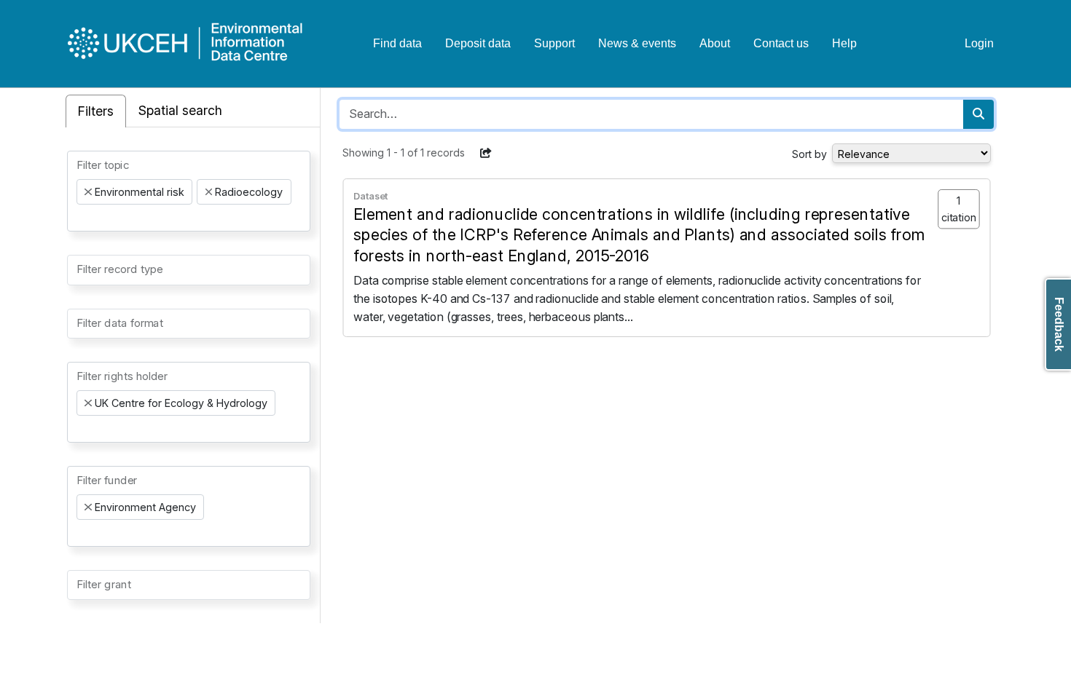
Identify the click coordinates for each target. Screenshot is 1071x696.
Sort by (809, 154)
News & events (637, 43)
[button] (486, 153)
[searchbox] (80, 217)
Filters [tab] (96, 111)
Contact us (781, 43)
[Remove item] (88, 192)
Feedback (1059, 324)
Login (979, 43)
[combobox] (188, 191)
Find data (397, 43)
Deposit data (478, 43)
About (714, 43)
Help (844, 43)
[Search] (978, 114)
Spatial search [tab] (180, 110)
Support (554, 43)
